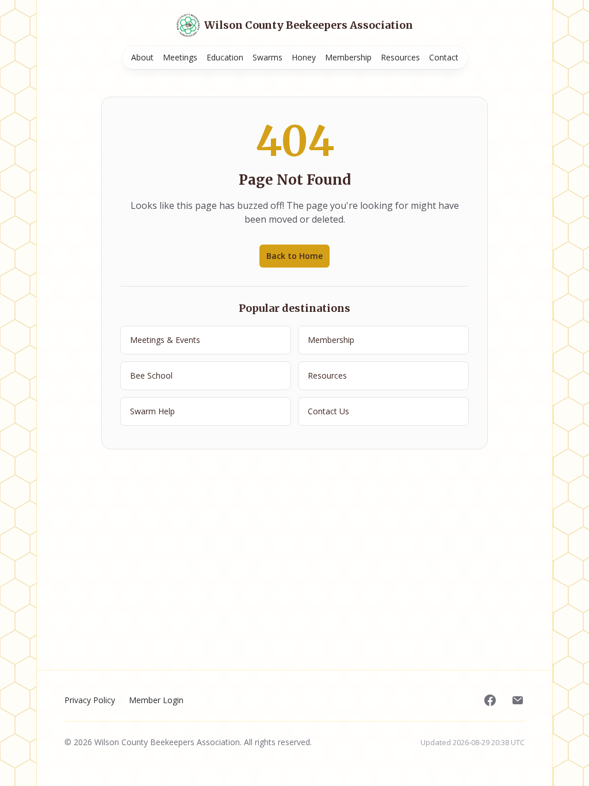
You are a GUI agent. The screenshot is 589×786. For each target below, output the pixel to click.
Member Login (156, 700)
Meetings (180, 57)
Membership (348, 57)
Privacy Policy (89, 700)
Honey (304, 57)
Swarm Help (152, 411)
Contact (443, 57)
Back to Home (294, 255)
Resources (400, 57)
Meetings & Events (165, 339)
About (142, 57)
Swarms (267, 57)
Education (224, 57)
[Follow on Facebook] (490, 700)
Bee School (151, 375)
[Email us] (517, 700)
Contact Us (328, 411)
